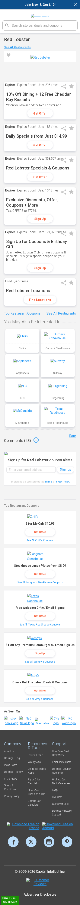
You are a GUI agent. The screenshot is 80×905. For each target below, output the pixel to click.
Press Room (10, 765)
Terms (48, 481)
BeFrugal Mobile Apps (37, 770)
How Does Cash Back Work (61, 753)
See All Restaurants (17, 47)
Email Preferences (61, 762)
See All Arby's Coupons (40, 699)
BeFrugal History (13, 771)
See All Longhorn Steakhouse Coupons (40, 582)
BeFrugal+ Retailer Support (62, 812)
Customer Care (60, 803)
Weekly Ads (34, 762)
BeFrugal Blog (12, 758)
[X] (31, 841)
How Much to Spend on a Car (36, 792)
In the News (10, 778)
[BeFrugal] (40, 14)
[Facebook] (13, 841)
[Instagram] (49, 841)
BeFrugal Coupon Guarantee (61, 770)
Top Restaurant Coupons (22, 313)
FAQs (55, 790)
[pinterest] (67, 841)
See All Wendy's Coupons (40, 661)
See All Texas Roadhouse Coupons (40, 624)
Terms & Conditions (10, 787)
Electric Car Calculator (34, 802)
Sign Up (40, 219)
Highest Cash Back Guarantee (61, 781)
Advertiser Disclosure (40, 894)
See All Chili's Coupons (40, 540)
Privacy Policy (62, 481)
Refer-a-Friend (35, 755)
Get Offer (40, 113)
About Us (9, 751)
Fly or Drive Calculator (34, 781)
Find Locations (40, 300)
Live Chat (57, 797)
